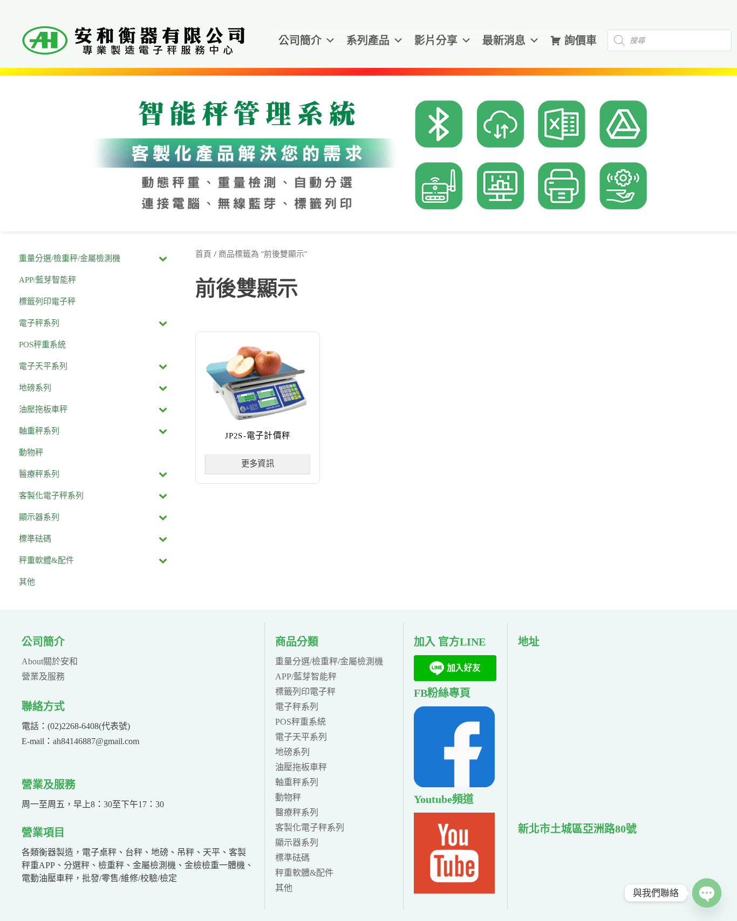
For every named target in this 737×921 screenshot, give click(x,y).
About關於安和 (50, 661)
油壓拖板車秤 (301, 767)
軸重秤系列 (296, 782)
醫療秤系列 (296, 812)
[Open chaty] (706, 893)
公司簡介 (300, 40)
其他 (283, 887)
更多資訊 (257, 464)
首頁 (203, 254)
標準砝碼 (292, 857)
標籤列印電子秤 (305, 691)
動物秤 (288, 797)
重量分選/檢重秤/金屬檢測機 (329, 661)
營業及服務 (43, 676)
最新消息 (504, 40)
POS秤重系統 (300, 721)
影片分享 (436, 40)
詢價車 (580, 40)
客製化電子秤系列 (309, 827)
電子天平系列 (301, 736)
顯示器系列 (296, 842)
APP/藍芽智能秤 (306, 676)
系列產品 (368, 40)
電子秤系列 (296, 706)
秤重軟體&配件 (304, 872)
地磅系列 (292, 752)
